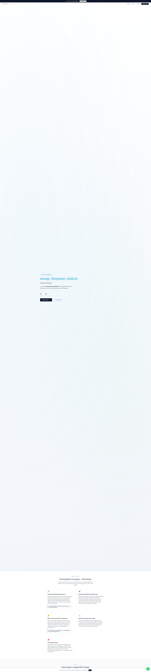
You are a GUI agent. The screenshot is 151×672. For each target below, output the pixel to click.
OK (90, 670)
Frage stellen (58, 299)
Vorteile (138, 3)
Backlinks (128, 3)
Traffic (133, 3)
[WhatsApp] (148, 669)
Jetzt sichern (145, 3)
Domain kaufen (45, 299)
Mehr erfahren (85, 670)
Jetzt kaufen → (83, 1)
